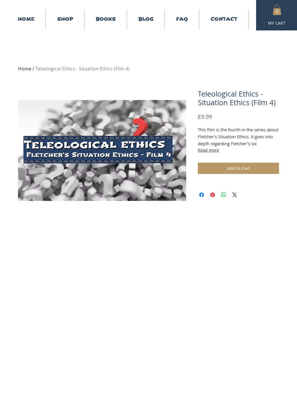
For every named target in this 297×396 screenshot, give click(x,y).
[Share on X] (234, 194)
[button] (277, 10)
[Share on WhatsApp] (223, 194)
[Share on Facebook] (201, 194)
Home (24, 69)
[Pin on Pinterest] (212, 194)
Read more (208, 150)
